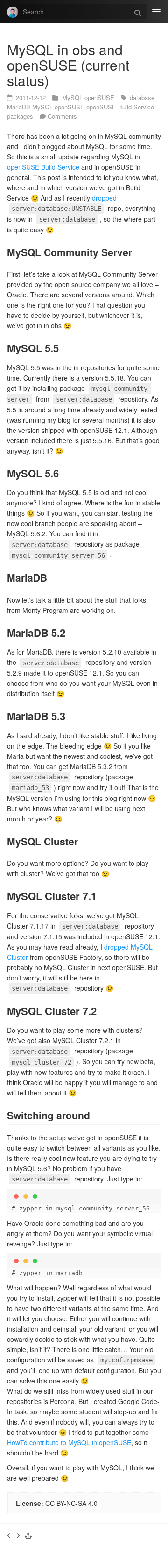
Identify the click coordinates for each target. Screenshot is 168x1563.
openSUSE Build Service (120, 106)
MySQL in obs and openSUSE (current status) (68, 64)
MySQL (73, 97)
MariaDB (19, 106)
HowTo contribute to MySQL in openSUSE (69, 1442)
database (142, 97)
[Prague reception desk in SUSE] (18, 1535)
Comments (62, 116)
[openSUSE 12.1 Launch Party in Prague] (9, 1535)
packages (21, 116)
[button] (28, 1535)
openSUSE (100, 97)
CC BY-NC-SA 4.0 (71, 1503)
